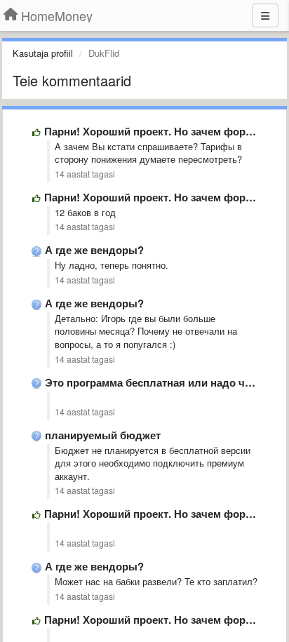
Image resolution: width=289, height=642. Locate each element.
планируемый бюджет (103, 435)
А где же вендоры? (94, 250)
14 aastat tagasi (85, 174)
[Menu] (265, 15)
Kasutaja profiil (43, 53)
